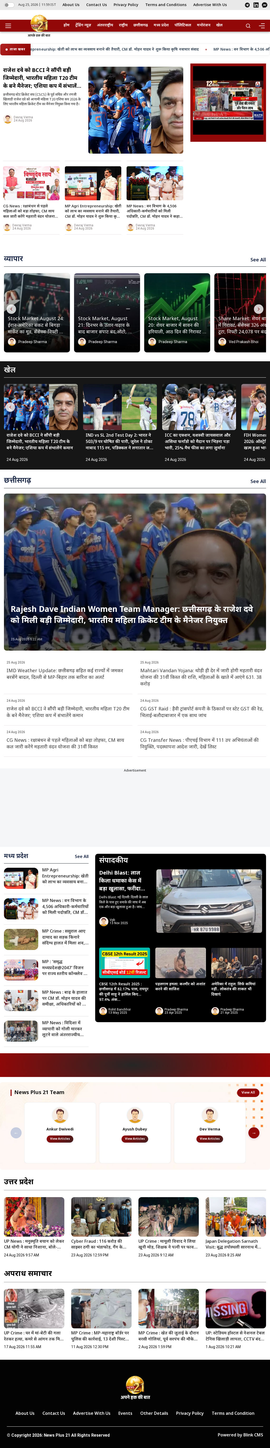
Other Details (154, 1414)
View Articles (60, 1139)
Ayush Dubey (135, 1129)
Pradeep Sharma (32, 342)
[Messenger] (264, 5)
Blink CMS (253, 1435)
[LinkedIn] (256, 5)
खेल (219, 25)
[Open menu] (10, 26)
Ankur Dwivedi (60, 1129)
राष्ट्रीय (123, 25)
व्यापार (13, 259)
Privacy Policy (126, 5)
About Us (70, 5)
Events (125, 1414)
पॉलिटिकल (183, 25)
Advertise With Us (210, 5)
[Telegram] (247, 5)
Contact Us (96, 5)
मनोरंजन (203, 25)
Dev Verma (210, 1129)
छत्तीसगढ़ (140, 25)
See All (258, 260)
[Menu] (261, 25)
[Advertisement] (228, 179)
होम (67, 25)
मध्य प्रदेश (161, 25)
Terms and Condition (233, 1414)
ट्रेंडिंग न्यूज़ (83, 25)
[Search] (248, 26)
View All (248, 1092)
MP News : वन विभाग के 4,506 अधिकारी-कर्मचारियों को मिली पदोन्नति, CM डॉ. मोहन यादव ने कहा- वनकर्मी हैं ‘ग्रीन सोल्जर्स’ (163, 49)
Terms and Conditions (165, 5)
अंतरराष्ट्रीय (105, 25)
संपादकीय (113, 861)
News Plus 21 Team (39, 1092)
